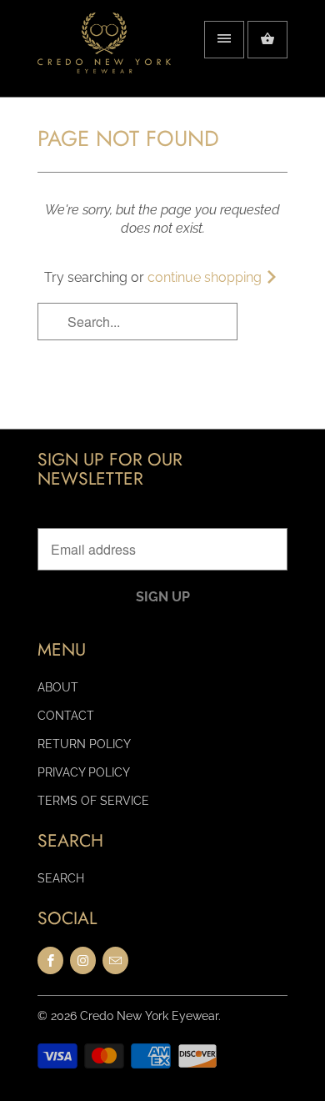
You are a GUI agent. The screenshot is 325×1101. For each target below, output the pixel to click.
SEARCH (61, 878)
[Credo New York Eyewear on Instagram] (83, 960)
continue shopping (206, 277)
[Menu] (224, 39)
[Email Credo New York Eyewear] (115, 960)
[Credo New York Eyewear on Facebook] (50, 960)
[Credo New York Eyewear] (104, 55)
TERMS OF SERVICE (93, 800)
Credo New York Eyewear (149, 1016)
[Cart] (268, 39)
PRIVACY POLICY (84, 772)
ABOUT (58, 687)
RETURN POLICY (84, 744)
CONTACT (66, 715)
